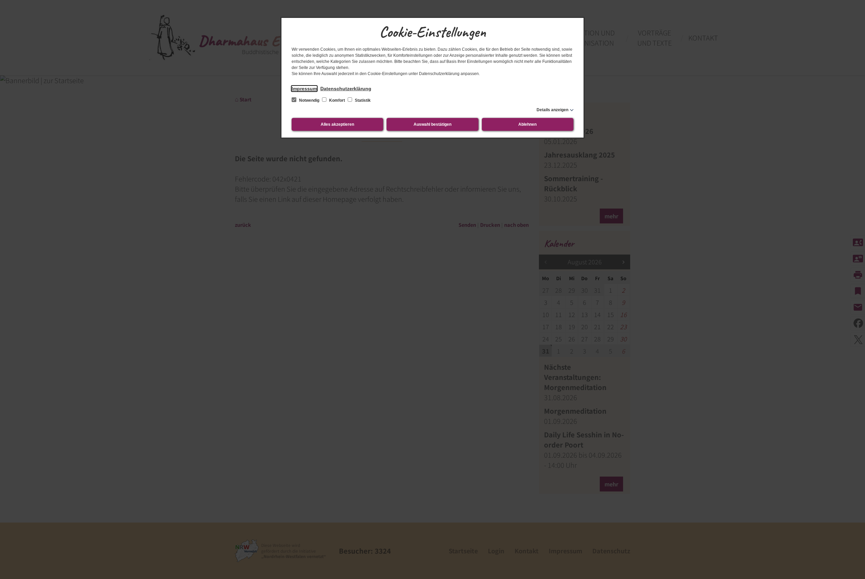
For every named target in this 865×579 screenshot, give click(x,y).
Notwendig (309, 100)
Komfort (337, 100)
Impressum (304, 88)
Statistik (362, 100)
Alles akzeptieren (337, 124)
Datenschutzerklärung (345, 88)
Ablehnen (527, 124)
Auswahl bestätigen (432, 124)
